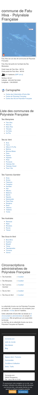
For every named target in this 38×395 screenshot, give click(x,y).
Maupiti (8, 244)
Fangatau (9, 184)
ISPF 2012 (18, 74)
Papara (8, 155)
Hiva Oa (8, 125)
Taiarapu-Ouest (11, 166)
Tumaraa (9, 250)
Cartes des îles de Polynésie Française (19, 98)
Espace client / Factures (13, 357)
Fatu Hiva (9, 122)
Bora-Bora (9, 240)
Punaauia (9, 162)
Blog (6, 348)
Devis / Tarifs (9, 366)
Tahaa (8, 246)
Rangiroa (9, 203)
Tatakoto (9, 210)
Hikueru (8, 191)
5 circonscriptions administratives (17, 315)
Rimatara (9, 226)
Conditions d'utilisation (12, 363)
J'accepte (12, 392)
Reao (8, 205)
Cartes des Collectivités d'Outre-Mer (18, 94)
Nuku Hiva (9, 127)
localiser (21, 277)
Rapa (8, 224)
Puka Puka (9, 201)
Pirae (7, 160)
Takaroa (8, 207)
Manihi (8, 195)
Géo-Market (9, 345)
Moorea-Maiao (11, 151)
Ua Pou (8, 133)
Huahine (9, 242)
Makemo (9, 193)
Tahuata (8, 129)
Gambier (9, 186)
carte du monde (10, 342)
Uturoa (8, 252)
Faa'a (8, 145)
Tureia (8, 212)
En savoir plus (23, 392)
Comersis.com (10, 339)
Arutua (8, 180)
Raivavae (9, 221)
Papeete (9, 157)
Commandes (9, 360)
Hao (7, 188)
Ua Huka (9, 131)
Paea (7, 153)
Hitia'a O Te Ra (11, 147)
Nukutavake (10, 199)
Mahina (8, 149)
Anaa (7, 178)
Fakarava (9, 182)
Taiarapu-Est (10, 164)
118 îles (11, 310)
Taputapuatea (10, 248)
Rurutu (8, 228)
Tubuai (8, 230)
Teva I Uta (9, 168)
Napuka (8, 197)
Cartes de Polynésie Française (16, 96)
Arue (7, 143)
